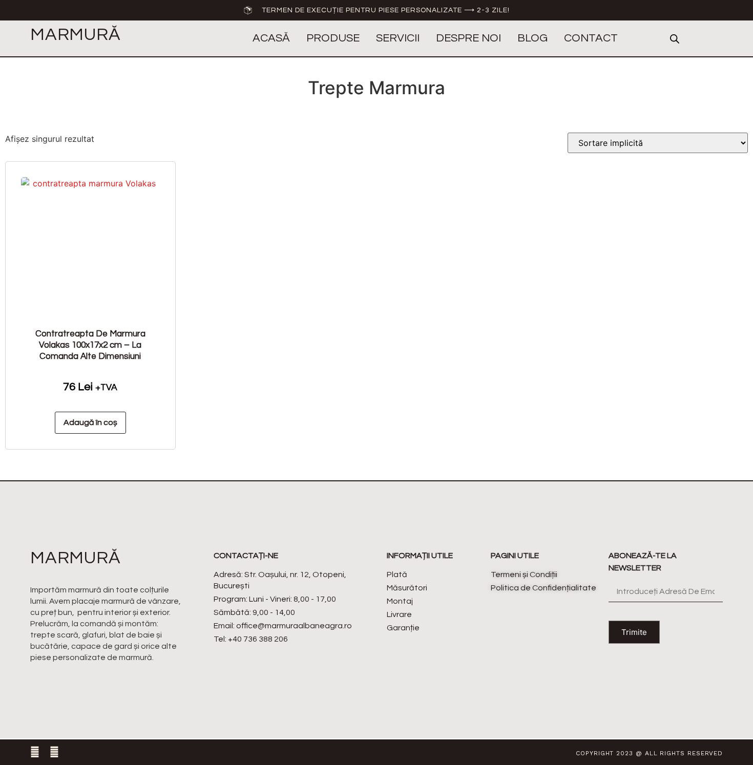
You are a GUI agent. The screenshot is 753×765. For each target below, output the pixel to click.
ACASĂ (271, 38)
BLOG (532, 38)
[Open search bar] (675, 38)
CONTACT (591, 38)
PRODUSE (333, 38)
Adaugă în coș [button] (90, 422)
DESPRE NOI (468, 38)
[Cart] (714, 39)
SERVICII (398, 38)
